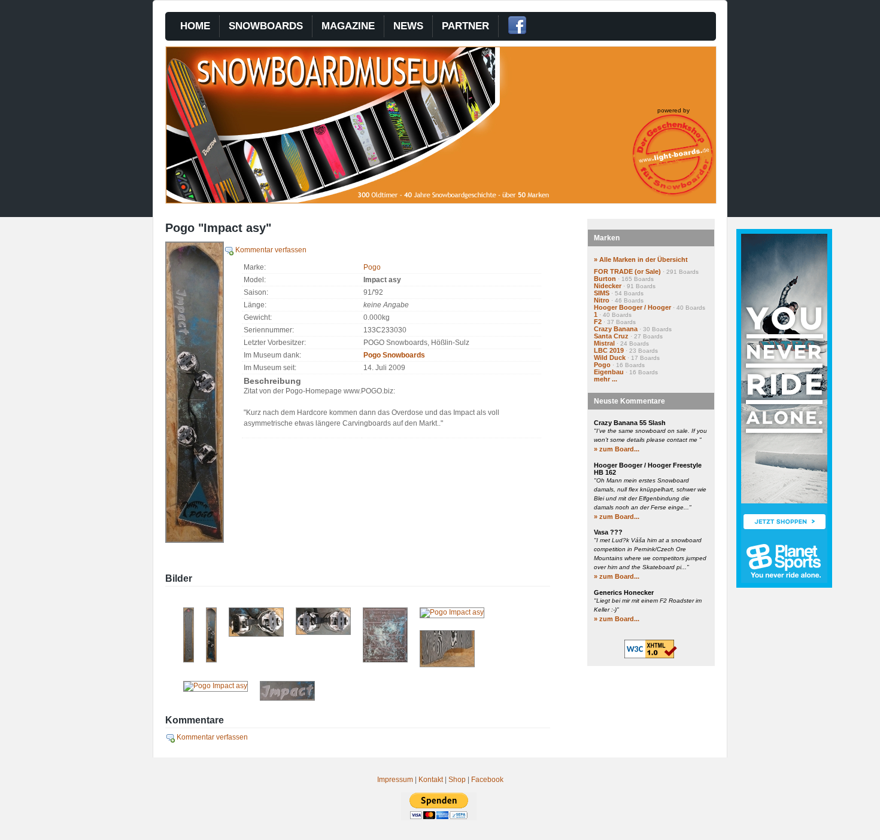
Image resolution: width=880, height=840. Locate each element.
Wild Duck (610, 357)
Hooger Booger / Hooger (632, 307)
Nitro (601, 300)
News (408, 26)
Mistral (604, 343)
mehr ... (605, 379)
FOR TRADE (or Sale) (627, 271)
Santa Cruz (611, 336)
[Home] (381, 200)
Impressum (395, 779)
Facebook (487, 779)
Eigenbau (609, 371)
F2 (598, 321)
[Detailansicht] (385, 660)
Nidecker (607, 285)
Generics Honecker (624, 592)
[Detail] (287, 698)
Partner (465, 26)
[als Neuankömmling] (211, 660)
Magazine (348, 26)
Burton (605, 278)
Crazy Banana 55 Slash (630, 422)
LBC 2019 (609, 350)
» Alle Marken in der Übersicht (641, 259)
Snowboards (266, 26)
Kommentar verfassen (270, 250)
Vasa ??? (608, 532)
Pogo (372, 267)
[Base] (188, 660)
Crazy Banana (616, 328)
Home (195, 26)
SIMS (601, 293)
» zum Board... (616, 449)
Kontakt (430, 779)
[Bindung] (256, 634)
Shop (457, 779)
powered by (673, 110)
